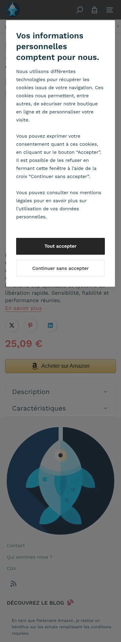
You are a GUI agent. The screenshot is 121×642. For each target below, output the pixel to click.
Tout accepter (60, 246)
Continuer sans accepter (60, 268)
